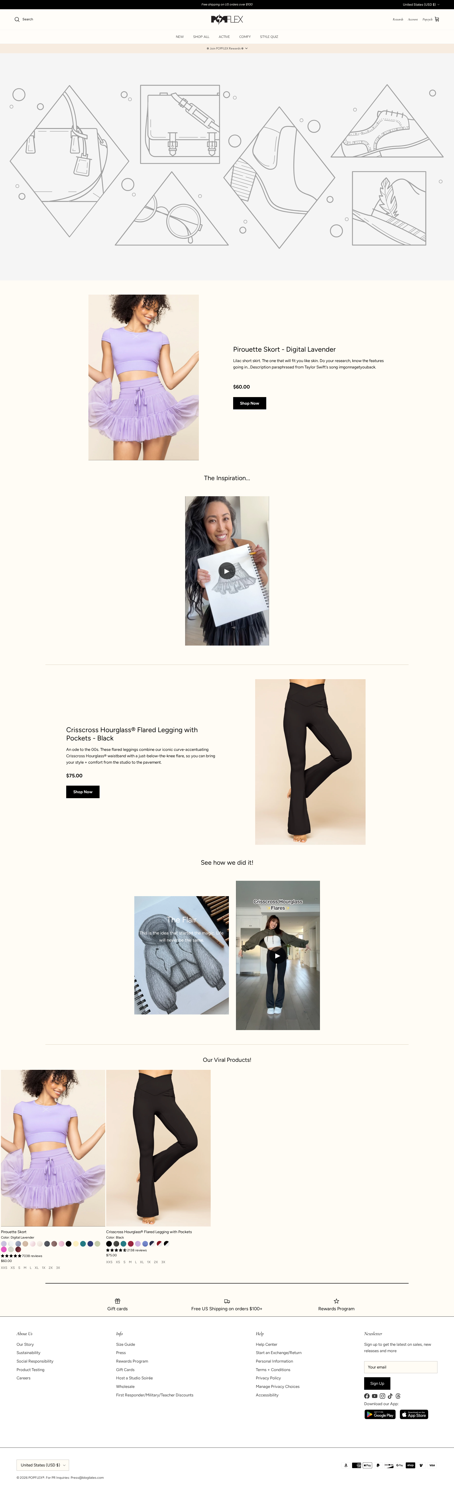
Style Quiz (269, 37)
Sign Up (377, 1383)
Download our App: (381, 1403)
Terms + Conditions (273, 1369)
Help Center (266, 1344)
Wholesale (125, 1386)
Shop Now (249, 403)
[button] (227, 48)
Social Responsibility (35, 1361)
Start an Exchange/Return (278, 1352)
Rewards (398, 19)
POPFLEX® (36, 1478)
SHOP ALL (201, 37)
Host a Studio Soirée (134, 1378)
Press (121, 1352)
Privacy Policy (268, 1378)
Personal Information (274, 1361)
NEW (180, 37)
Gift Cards (125, 1369)
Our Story (25, 1344)
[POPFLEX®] (227, 19)
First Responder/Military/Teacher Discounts (154, 1395)
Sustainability (28, 1352)
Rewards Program (132, 1361)
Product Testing (30, 1369)
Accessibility (267, 1395)
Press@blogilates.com (87, 1478)
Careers (24, 1378)
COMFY (245, 37)
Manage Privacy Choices (278, 1386)
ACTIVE (224, 37)
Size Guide (125, 1344)
